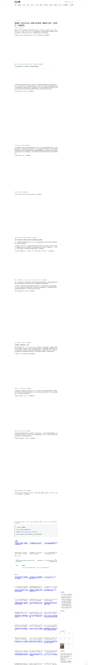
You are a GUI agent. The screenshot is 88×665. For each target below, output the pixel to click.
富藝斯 (16, 555)
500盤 (24, 5)
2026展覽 (71, 5)
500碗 (37, 5)
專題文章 (56, 5)
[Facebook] (65, 1)
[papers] (69, 1)
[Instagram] (67, 1)
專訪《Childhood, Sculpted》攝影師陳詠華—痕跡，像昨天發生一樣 (66, 654)
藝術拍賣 (19, 555)
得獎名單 (19, 5)
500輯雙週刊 (65, 5)
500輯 (17, 20)
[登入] (70, 2)
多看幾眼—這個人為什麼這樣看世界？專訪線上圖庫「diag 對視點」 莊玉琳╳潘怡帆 (66, 662)
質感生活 (46, 5)
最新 (15, 5)
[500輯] (17, 2)
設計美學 (51, 5)
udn (15, 20)
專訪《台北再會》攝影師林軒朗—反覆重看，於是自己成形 (66, 657)
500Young (32, 5)
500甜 (27, 5)
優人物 (60, 5)
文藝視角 (41, 5)
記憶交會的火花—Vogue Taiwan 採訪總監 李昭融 (66, 659)
